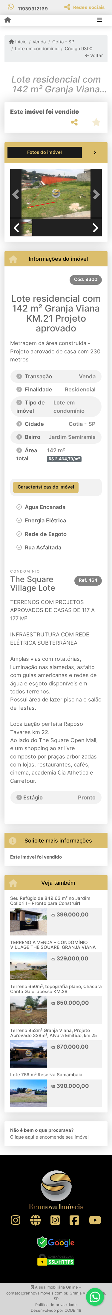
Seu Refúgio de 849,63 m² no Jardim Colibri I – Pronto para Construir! (50, 900)
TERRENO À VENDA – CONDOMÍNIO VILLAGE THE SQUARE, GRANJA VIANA (53, 945)
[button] (17, 194)
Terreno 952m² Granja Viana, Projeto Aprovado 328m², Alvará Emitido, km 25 (53, 1033)
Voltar (96, 55)
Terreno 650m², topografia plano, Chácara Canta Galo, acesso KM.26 (56, 989)
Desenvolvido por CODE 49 (56, 1310)
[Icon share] (15, 1220)
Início (20, 42)
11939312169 (33, 9)
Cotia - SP (63, 42)
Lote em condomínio (37, 48)
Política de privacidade (56, 1304)
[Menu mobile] (7, 20)
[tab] (44, 152)
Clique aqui (22, 1137)
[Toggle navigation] (100, 20)
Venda (39, 42)
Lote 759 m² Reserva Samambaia (46, 1074)
